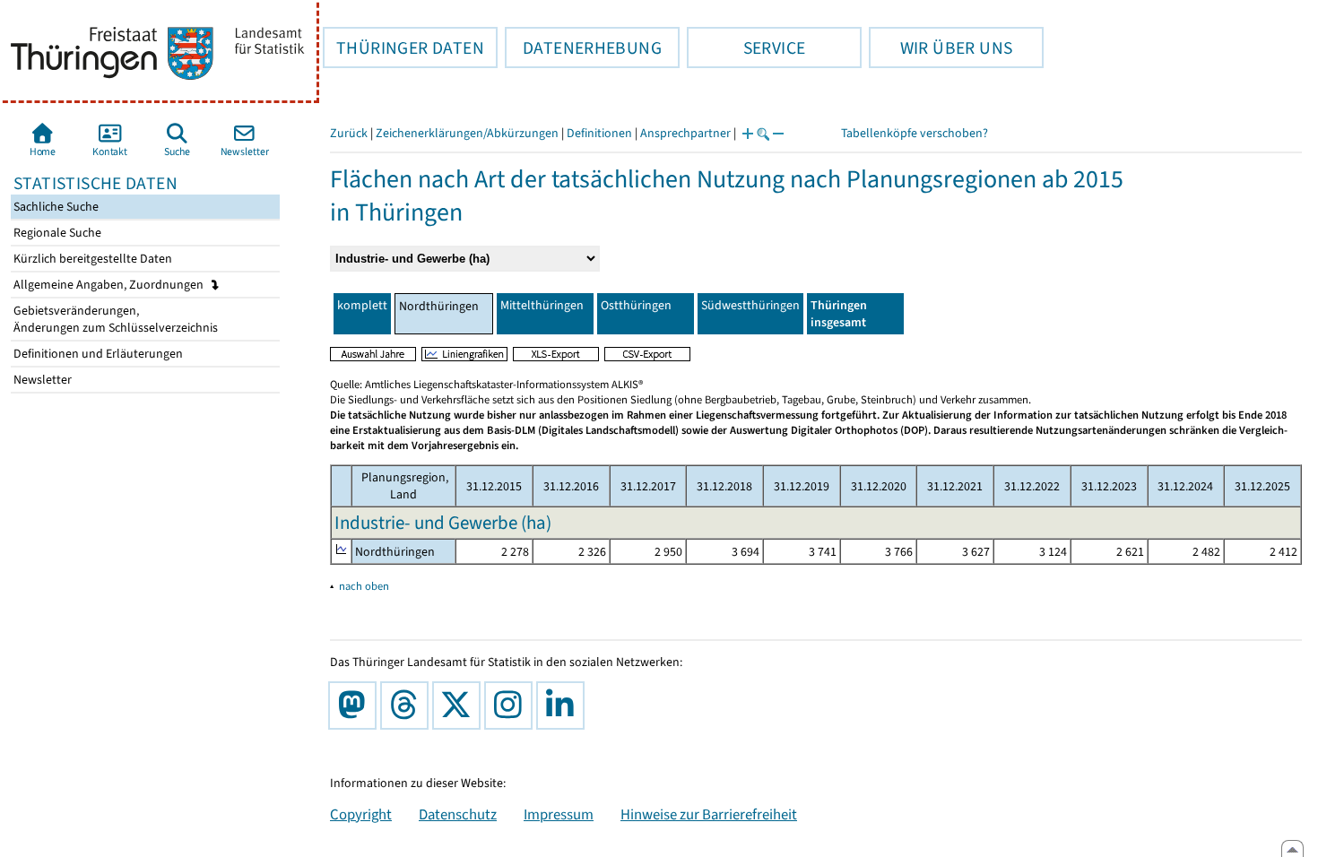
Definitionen (599, 133)
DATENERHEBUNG (583, 47)
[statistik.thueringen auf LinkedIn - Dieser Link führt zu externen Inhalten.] (564, 705)
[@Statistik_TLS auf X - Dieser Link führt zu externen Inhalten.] (460, 705)
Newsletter (41, 379)
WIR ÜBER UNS (940, 47)
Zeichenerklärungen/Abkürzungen (467, 133)
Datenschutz (458, 814)
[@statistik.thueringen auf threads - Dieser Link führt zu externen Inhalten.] (408, 705)
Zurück (349, 133)
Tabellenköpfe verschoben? (914, 133)
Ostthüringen (636, 305)
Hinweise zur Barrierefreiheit (708, 814)
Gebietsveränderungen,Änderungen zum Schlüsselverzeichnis (114, 319)
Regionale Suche (56, 232)
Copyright (361, 814)
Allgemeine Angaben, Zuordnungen (110, 284)
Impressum (559, 814)
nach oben (364, 585)
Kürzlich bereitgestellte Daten (91, 258)
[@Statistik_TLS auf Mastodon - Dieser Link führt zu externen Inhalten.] (356, 705)
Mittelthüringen (542, 305)
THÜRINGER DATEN (403, 47)
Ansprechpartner (685, 133)
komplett (362, 305)
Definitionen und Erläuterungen (97, 353)
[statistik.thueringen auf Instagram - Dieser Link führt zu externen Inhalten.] (512, 705)
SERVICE (746, 47)
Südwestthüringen (750, 305)
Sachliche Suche (55, 206)
